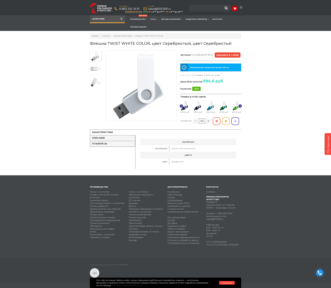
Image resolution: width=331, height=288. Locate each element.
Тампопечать (135, 223)
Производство (138, 17)
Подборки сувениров (196, 19)
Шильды (133, 240)
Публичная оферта (177, 234)
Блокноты (95, 197)
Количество (186, 121)
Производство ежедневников (105, 220)
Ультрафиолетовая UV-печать (144, 231)
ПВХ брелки (96, 226)
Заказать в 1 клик (227, 55)
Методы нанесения (170, 19)
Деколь (132, 206)
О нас (153, 19)
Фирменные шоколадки (102, 229)
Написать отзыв (212, 75)
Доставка (172, 223)
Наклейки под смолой (140, 212)
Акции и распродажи (178, 231)
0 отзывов (198, 75)
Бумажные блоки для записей (105, 209)
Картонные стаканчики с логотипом (141, 196)
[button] (328, 144)
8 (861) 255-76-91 (129, 9)
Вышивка (133, 203)
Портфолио (173, 192)
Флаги (93, 231)
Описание (98, 138)
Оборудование (175, 200)
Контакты (217, 19)
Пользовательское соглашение (183, 243)
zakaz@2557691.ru (159, 9)
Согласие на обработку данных (183, 240)
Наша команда (174, 194)
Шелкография (136, 237)
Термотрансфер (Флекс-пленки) (145, 226)
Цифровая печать (138, 234)
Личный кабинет (138, 27)
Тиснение (133, 229)
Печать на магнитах (99, 223)
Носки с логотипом (138, 192)
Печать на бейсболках (140, 214)
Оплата (171, 220)
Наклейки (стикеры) (100, 237)
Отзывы (171, 197)
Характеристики (102, 132)
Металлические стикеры (102, 217)
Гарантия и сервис (177, 226)
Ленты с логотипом (99, 192)
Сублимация (135, 220)
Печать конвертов (99, 206)
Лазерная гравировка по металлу (146, 209)
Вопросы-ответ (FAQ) (178, 203)
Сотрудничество (175, 209)
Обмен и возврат (176, 229)
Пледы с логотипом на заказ (104, 194)
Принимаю (227, 283)
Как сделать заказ (176, 217)
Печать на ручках (137, 217)
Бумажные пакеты (99, 200)
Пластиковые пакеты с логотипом (107, 203)
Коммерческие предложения (182, 212)
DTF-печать (134, 200)
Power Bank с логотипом (102, 234)
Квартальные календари (102, 212)
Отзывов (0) (99, 143)
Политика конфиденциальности (183, 237)
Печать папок (97, 214)
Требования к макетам (179, 206)
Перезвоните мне (133, 11)
